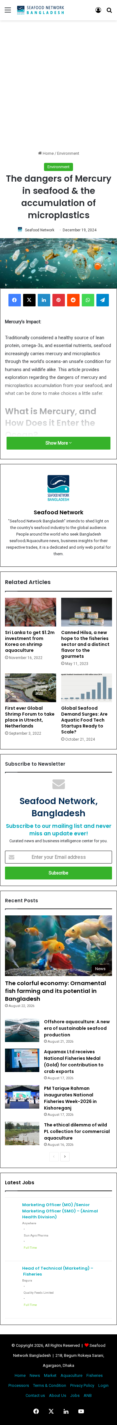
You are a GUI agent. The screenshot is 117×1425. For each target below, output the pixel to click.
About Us (57, 1395)
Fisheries (94, 1375)
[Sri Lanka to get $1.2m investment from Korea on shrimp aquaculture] (30, 612)
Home (48, 153)
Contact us (35, 1395)
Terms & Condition (49, 1385)
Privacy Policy (82, 1385)
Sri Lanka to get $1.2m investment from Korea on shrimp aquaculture (30, 641)
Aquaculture (71, 1375)
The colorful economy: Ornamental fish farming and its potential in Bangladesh (55, 991)
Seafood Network (39, 230)
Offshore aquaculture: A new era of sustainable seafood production (77, 1028)
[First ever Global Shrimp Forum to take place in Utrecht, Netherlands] (30, 687)
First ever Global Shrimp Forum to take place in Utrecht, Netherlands (30, 717)
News (35, 1375)
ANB (88, 1395)
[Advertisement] (58, 85)
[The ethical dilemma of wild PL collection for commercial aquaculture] (22, 1133)
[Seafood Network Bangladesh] (41, 10)
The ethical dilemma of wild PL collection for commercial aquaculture (77, 1131)
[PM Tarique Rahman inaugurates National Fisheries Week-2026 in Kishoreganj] (22, 1097)
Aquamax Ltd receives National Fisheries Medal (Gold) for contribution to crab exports (74, 1062)
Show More (57, 443)
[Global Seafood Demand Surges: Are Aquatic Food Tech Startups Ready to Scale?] (86, 687)
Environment (68, 153)
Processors (18, 1385)
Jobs (75, 1395)
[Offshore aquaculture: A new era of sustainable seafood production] (22, 1030)
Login (103, 1385)
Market (50, 1375)
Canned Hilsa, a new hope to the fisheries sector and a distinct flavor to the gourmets (85, 644)
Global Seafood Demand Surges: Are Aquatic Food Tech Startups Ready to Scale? (84, 720)
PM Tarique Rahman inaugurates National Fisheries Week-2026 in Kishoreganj (70, 1098)
